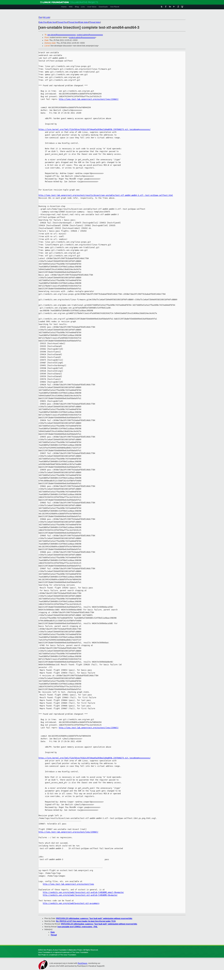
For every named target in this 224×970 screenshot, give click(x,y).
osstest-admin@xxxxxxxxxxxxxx (90, 35)
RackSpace (82, 963)
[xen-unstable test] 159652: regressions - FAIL (77, 927)
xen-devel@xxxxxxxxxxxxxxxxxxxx (61, 35)
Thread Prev (62, 22)
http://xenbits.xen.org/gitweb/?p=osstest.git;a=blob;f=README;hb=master (80, 895)
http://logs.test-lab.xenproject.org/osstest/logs (68, 884)
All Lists (46, 17)
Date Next (52, 22)
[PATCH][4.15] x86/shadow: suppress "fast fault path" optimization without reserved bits (94, 918)
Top (40, 17)
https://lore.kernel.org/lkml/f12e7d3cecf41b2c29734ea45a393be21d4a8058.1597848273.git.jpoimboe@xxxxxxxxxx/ (95, 129)
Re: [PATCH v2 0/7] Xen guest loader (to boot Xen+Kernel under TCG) (86, 921)
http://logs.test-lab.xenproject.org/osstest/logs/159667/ (89, 99)
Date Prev (43, 22)
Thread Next (73, 22)
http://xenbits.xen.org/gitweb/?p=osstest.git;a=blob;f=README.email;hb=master (83, 892)
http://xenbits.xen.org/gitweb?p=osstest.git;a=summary (71, 903)
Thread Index (94, 22)
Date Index (83, 22)
